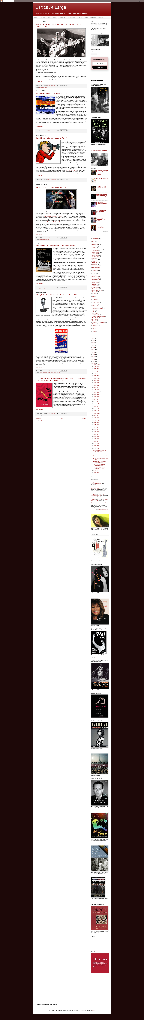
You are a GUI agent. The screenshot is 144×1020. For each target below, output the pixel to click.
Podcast (94, 272)
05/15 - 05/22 (96, 420)
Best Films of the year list (71, 170)
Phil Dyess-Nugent (96, 267)
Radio (93, 328)
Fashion (94, 310)
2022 (93, 344)
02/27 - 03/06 (96, 439)
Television (47, 239)
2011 (93, 363)
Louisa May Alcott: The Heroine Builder (102, 226)
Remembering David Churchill (98, 316)
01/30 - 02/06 (96, 447)
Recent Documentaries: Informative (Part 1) (51, 138)
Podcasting (94, 320)
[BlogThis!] (62, 85)
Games (93, 275)
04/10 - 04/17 (96, 429)
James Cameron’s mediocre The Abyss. (54, 216)
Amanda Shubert (95, 288)
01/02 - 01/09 (96, 474)
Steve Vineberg (95, 238)
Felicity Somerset (95, 326)
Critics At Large (51, 7)
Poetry (93, 296)
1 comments (53, 85)
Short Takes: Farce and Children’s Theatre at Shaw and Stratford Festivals (102, 172)
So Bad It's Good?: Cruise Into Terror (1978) (51, 187)
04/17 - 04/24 (96, 427)
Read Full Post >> (39, 81)
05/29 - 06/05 (96, 417)
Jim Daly (94, 331)
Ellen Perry (94, 313)
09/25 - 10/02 (96, 387)
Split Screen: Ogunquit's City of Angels (101, 219)
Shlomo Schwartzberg (45, 181)
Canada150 (94, 291)
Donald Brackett (95, 255)
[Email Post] (57, 85)
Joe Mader (94, 297)
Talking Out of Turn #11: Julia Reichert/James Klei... (99, 465)
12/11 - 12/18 (96, 368)
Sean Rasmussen (96, 330)
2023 (93, 342)
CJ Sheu (94, 273)
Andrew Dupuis (95, 305)
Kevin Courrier (41, 87)
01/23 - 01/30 (96, 448)
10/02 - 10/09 (96, 385)
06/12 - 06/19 (96, 413)
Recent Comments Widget (103, 509)
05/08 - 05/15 (96, 422)
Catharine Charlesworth (97, 307)
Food (93, 311)
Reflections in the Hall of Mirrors (98, 322)
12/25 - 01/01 (96, 364)
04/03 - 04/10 (96, 431)
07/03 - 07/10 (96, 408)
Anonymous (93, 482)
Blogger (93, 1010)
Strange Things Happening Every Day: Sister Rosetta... (100, 451)
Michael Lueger (95, 276)
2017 (93, 352)
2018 (93, 351)
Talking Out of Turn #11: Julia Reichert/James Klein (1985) (57, 295)
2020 (93, 347)
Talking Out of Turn (56, 372)
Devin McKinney (95, 278)
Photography (95, 285)
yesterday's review (74, 98)
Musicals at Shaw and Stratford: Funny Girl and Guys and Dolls (101, 195)
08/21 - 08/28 (96, 396)
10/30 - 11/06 (96, 378)
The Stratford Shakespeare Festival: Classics (101, 203)
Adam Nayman (95, 325)
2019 (93, 349)
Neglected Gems (95, 265)
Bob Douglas (95, 262)
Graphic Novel (95, 294)
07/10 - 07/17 (96, 406)
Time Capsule (95, 319)
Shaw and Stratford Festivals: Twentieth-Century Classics (101, 188)
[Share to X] (63, 85)
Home (35, 17)
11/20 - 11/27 (96, 373)
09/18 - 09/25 (96, 389)
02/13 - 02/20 (96, 443)
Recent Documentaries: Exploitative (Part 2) (51, 93)
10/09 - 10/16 (96, 384)
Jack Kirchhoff (95, 299)
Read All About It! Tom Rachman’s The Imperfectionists (55, 246)
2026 (93, 336)
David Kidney (95, 270)
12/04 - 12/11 (96, 370)
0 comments (53, 130)
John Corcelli (95, 250)
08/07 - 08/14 (96, 399)
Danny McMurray (95, 281)
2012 (93, 361)
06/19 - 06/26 (96, 412)
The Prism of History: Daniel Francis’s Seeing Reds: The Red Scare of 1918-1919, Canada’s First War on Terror (61, 380)
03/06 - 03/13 (96, 438)
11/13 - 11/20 (96, 375)
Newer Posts (38, 418)
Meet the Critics (62, 17)
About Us (86, 17)
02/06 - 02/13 (96, 445)
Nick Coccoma (95, 282)
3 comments (53, 237)
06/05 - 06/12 (96, 415)
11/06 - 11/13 (96, 376)
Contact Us (93, 17)
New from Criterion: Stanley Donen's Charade (101, 211)
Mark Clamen (95, 259)
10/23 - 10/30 (96, 380)
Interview (45, 372)
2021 (93, 345)
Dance (93, 261)
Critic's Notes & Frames (97, 290)
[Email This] (60, 85)
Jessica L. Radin (95, 302)
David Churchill (42, 239)
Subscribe (100, 17)
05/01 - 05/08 (96, 424)
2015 (93, 356)
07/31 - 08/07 (96, 401)
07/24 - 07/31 (96, 403)
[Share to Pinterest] (66, 85)
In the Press (42, 17)
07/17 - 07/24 (96, 405)
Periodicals (94, 304)
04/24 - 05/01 (96, 425)
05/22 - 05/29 (96, 419)
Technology (94, 323)
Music (46, 87)
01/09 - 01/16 (96, 472)
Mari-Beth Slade (95, 287)
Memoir (93, 301)
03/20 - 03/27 (96, 434)
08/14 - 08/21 (96, 398)
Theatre (93, 243)
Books (40, 288)
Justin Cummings (95, 252)
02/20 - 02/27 (96, 441)
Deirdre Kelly (95, 253)
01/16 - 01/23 (96, 470)
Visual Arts (94, 264)
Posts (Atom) (43, 420)
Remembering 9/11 (96, 314)
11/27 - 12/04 (96, 371)
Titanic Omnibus (95, 317)
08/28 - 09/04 (96, 394)
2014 (93, 357)
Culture (40, 372)
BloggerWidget (105, 231)
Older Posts (84, 418)
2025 (93, 338)
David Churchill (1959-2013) (75, 17)
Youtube (84, 230)
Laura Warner (44, 288)
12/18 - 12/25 (96, 366)
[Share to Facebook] (65, 85)
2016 (93, 354)
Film (40, 181)
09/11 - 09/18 (96, 391)
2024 (93, 340)
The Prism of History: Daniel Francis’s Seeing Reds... (99, 468)
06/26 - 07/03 (96, 410)
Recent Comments (51, 17)
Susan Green (95, 268)
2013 (93, 359)
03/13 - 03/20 (96, 436)
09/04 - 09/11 (96, 392)
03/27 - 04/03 (96, 433)
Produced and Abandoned (97, 308)
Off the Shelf (94, 293)
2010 (93, 476)
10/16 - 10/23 (96, 382)
